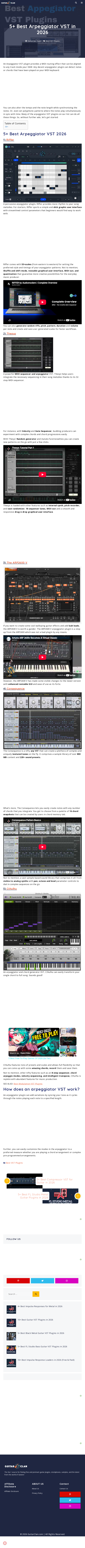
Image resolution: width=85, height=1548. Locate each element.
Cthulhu (12, 888)
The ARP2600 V (17, 562)
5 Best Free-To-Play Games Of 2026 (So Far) (33, 1031)
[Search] (36, 1294)
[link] (12, 1031)
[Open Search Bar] (76, 3)
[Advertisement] (43, 1115)
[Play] (68, 1050)
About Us (35, 1489)
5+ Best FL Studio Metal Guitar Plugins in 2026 (33, 1196)
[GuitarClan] (8, 3)
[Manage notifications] (5, 1543)
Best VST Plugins (53, 41)
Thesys (11, 333)
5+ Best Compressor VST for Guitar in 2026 (55, 1181)
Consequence (16, 688)
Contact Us (64, 1489)
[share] (55, 1030)
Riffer (10, 139)
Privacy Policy (37, 1493)
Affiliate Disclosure (11, 1491)
